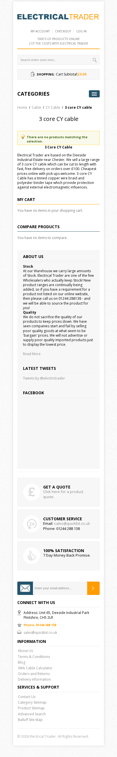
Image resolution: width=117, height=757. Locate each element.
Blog (21, 662)
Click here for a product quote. (63, 494)
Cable (36, 107)
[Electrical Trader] (58, 16)
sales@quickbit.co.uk (72, 523)
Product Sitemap (31, 708)
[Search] (95, 60)
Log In (81, 31)
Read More (32, 353)
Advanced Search (32, 714)
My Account (40, 31)
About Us (25, 650)
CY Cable (53, 107)
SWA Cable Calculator (35, 668)
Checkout (63, 31)
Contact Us (26, 696)
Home (22, 107)
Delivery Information (34, 679)
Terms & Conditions (34, 656)
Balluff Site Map (30, 719)
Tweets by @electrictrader (44, 378)
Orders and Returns (34, 673)
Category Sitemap (32, 702)
